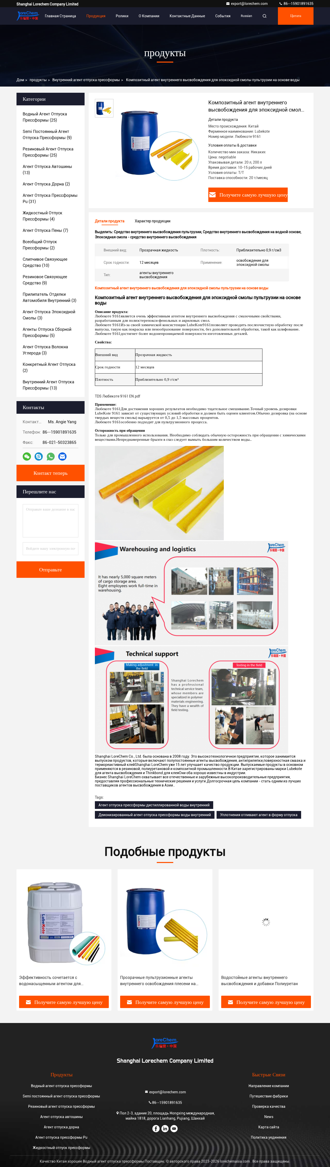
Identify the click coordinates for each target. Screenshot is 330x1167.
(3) (49, 297)
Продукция (95, 16)
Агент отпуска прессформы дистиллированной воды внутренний (154, 805)
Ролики (122, 16)
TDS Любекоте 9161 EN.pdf (117, 396)
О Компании (149, 16)
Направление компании (269, 1086)
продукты (38, 80)
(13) (47, 169)
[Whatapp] (50, 456)
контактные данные (187, 16)
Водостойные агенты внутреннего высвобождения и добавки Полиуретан (158, 980)
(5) (47, 332)
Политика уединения (268, 1137)
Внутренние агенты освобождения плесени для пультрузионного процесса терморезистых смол (262, 981)
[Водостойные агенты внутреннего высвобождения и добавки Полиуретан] (165, 922)
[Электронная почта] (62, 456)
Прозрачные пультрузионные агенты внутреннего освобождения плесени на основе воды (57, 981)
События (222, 16)
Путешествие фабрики (269, 1096)
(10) (45, 262)
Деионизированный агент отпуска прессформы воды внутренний (154, 815)
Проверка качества (268, 1106)
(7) (45, 230)
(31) (50, 198)
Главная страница (60, 16)
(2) (46, 184)
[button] (25, 934)
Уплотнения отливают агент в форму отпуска (259, 815)
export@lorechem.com (249, 4)
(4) (42, 216)
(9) (47, 134)
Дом (20, 80)
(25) (45, 117)
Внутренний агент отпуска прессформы (86, 80)
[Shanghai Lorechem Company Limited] (28, 16)
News (268, 1117)
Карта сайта (268, 1127)
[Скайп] (38, 456)
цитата (295, 16)
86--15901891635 (298, 4)
